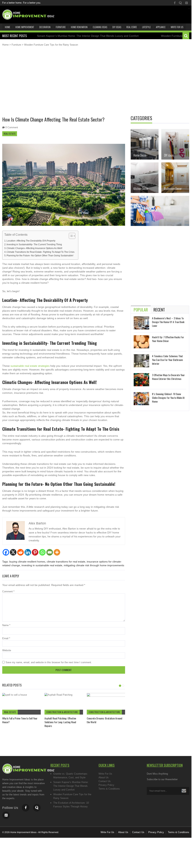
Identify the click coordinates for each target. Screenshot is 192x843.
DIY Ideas (116, 27)
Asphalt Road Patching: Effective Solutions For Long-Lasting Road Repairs (60, 722)
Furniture (61, 27)
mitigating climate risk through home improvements (94, 565)
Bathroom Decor (173, 188)
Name (6, 625)
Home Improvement (24, 27)
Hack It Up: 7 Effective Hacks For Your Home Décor (168, 339)
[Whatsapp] (42, 552)
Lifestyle (146, 27)
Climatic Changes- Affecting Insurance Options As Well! (34, 248)
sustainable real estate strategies (30, 365)
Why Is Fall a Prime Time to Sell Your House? (19, 720)
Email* (168, 791)
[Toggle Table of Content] (70, 236)
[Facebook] (6, 552)
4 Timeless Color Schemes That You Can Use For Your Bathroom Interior (167, 359)
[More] (57, 552)
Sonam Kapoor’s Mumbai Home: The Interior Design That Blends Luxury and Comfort (75, 35)
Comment (8, 591)
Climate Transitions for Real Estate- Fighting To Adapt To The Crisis (40, 252)
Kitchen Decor (140, 188)
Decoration (44, 27)
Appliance (160, 27)
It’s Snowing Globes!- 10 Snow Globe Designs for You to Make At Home (168, 397)
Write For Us (177, 27)
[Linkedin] (27, 552)
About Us (104, 777)
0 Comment (11, 127)
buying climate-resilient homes (27, 561)
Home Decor (140, 155)
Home (7, 27)
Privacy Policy (106, 785)
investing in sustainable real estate (41, 565)
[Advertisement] (95, 84)
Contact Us (105, 781)
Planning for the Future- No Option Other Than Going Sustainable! (40, 255)
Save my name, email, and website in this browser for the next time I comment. (49, 662)
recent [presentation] (159, 310)
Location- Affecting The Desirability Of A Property (31, 240)
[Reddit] (20, 552)
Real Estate (131, 27)
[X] (13, 552)
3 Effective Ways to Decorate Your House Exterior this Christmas (168, 377)
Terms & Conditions (109, 788)
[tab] (141, 309)
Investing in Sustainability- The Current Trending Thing (34, 244)
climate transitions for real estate (66, 561)
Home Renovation (79, 27)
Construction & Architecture (62, 712)
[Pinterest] (35, 552)
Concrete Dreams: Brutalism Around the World (104, 720)
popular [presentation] (141, 310)
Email (6, 638)
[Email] (49, 552)
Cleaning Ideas (100, 27)
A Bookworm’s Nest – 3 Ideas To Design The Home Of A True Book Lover (168, 322)
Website (6, 650)
